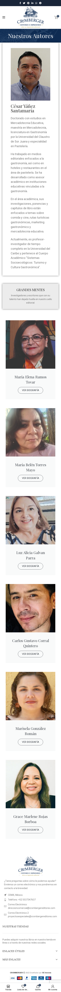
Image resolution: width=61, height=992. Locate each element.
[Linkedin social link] (32, 3)
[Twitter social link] (24, 3)
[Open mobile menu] (4, 17)
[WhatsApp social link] (36, 3)
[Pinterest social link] (28, 3)
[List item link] (30, 899)
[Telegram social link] (40, 3)
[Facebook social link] (20, 3)
